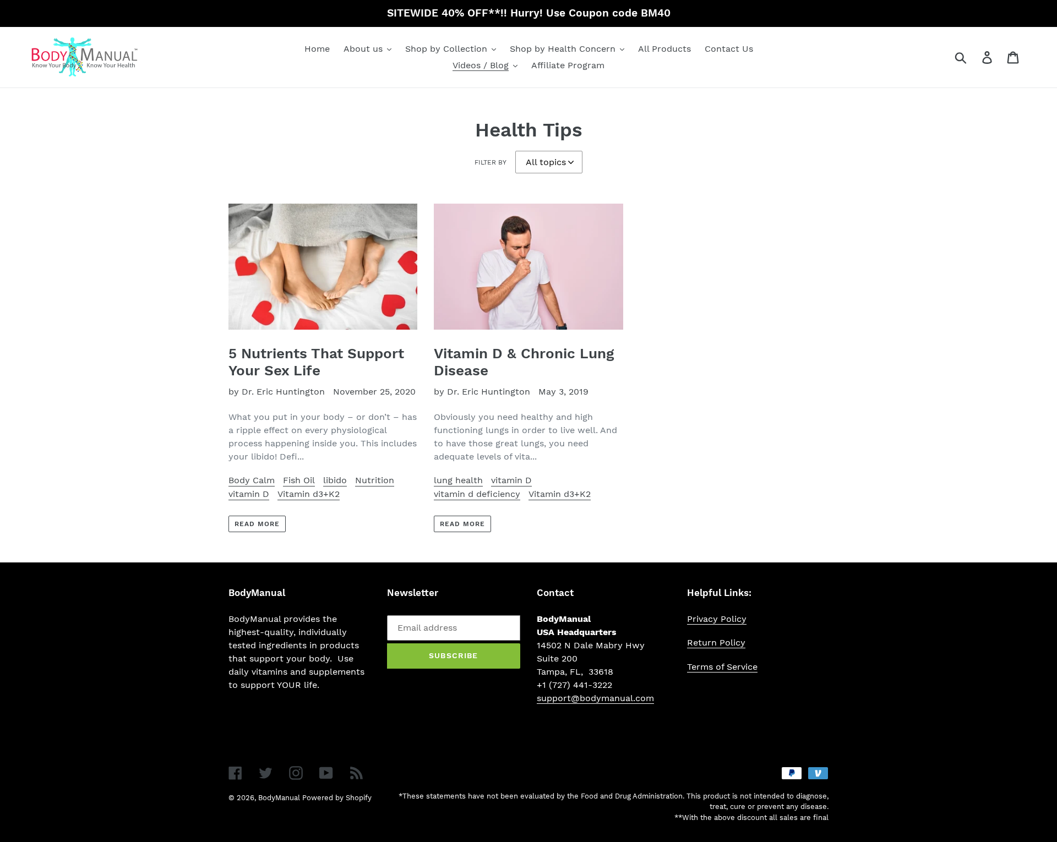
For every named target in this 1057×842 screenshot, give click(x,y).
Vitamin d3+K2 (308, 494)
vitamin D (248, 494)
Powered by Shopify (337, 798)
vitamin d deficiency (477, 494)
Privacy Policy (717, 619)
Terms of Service (722, 666)
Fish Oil (299, 480)
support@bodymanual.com (595, 698)
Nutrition (374, 480)
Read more (257, 524)
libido (335, 480)
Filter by (490, 162)
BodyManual (279, 798)
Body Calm (251, 480)
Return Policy (716, 642)
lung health (458, 480)
